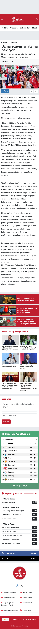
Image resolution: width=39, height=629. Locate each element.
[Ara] (37, 19)
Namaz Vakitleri (9, 597)
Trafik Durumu (27, 597)
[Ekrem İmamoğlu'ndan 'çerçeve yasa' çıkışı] (10, 358)
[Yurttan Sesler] (19, 20)
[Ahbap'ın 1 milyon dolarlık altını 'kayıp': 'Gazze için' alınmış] (28, 340)
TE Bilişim (25, 626)
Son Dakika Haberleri (11, 610)
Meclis (34, 28)
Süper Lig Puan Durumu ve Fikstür (7, 604)
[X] (21, 585)
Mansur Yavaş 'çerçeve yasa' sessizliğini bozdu (28, 366)
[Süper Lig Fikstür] (36, 493)
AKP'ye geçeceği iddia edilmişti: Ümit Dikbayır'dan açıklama (10, 348)
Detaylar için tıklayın (19, 486)
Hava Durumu (27, 592)
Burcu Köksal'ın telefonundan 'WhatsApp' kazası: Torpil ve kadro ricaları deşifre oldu (28, 387)
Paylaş (6, 91)
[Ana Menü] (2, 20)
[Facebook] (17, 585)
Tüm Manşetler (28, 603)
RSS (6, 619)
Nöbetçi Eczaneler (10, 592)
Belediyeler (25, 28)
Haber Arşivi (27, 610)
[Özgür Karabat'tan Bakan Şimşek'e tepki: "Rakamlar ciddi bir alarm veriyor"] (10, 377)
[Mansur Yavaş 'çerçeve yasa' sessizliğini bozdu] (28, 358)
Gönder (6, 421)
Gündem (13, 28)
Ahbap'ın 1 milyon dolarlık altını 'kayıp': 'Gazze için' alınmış (28, 348)
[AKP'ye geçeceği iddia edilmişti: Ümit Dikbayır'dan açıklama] (10, 340)
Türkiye (5, 28)
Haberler (4, 42)
